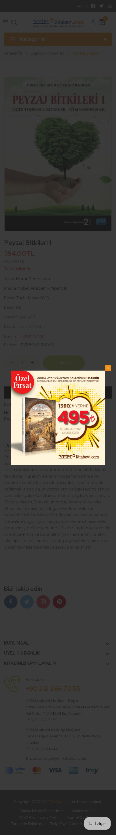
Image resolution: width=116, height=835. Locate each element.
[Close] (108, 368)
